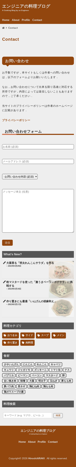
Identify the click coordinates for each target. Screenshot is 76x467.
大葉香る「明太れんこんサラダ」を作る (30, 264)
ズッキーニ (40, 370)
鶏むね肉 (34, 386)
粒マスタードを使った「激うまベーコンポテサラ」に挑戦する (39, 285)
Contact (37, 19)
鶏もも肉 (48, 386)
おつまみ (12, 335)
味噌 (22, 381)
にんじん (28, 364)
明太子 (42, 381)
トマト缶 (56, 370)
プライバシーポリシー (16, 120)
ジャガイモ (24, 370)
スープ (45, 335)
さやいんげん (11, 364)
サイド (29, 335)
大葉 (31, 381)
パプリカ (9, 375)
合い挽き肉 (10, 381)
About (15, 19)
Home (5, 19)
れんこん (42, 364)
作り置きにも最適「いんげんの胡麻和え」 (31, 302)
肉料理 (29, 342)
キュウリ (9, 370)
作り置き (12, 342)
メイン (60, 335)
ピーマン (23, 375)
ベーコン (37, 375)
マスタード (52, 375)
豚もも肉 (66, 381)
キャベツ (56, 364)
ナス (67, 370)
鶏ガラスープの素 (14, 392)
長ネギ (21, 386)
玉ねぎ (53, 381)
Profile (26, 19)
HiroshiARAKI (36, 458)
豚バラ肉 (9, 386)
